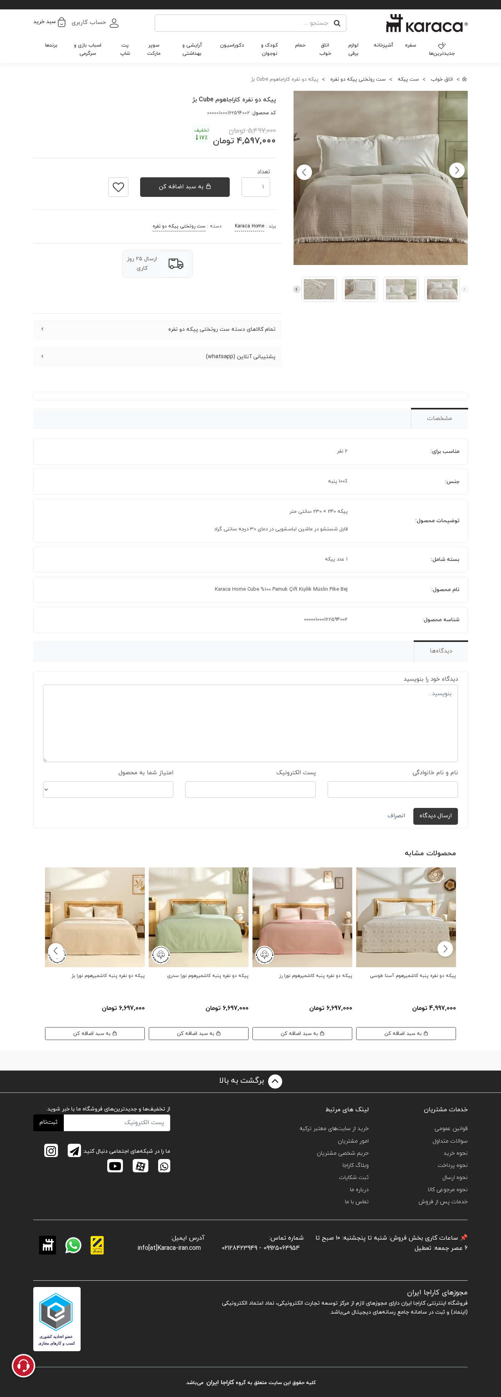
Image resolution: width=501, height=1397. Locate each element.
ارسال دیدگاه (436, 816)
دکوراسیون (232, 45)
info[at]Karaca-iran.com (169, 1248)
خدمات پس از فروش (443, 1202)
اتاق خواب (325, 49)
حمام (300, 45)
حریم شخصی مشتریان (343, 1153)
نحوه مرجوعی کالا (447, 1189)
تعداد (263, 169)
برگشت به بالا (242, 1080)
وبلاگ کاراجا (355, 1165)
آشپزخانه (383, 45)
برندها (51, 45)
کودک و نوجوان (269, 49)
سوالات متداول (450, 1141)
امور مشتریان (353, 1141)
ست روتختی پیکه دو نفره (179, 226)
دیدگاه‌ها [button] (441, 651)
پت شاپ (125, 49)
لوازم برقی (353, 49)
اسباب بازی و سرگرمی (87, 49)
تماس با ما (357, 1202)
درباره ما (359, 1189)
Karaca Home (249, 226)
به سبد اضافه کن (182, 187)
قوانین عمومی (451, 1128)
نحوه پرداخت (453, 1165)
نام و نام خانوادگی (435, 773)
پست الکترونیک (296, 773)
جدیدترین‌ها (442, 53)
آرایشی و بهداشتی (192, 49)
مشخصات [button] (439, 419)
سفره (410, 45)
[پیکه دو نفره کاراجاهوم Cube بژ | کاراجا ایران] (381, 178)
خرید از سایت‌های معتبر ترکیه (334, 1128)
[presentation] (465, 289)
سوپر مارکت (153, 49)
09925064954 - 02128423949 (261, 1248)
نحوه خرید (455, 1153)
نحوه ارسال (455, 1177)
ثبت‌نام (49, 1122)
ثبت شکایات (354, 1177)
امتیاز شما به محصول (146, 773)
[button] (49, 22)
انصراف (396, 816)
